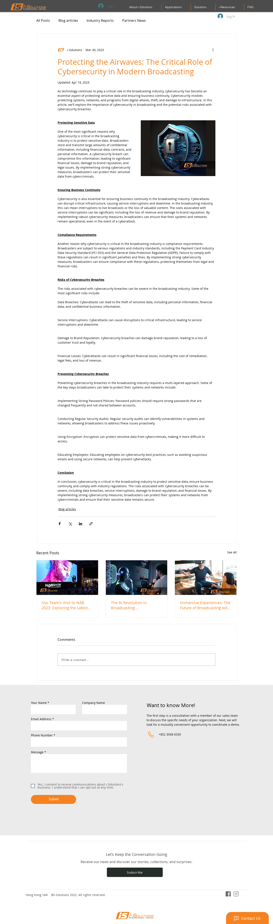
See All (232, 552)
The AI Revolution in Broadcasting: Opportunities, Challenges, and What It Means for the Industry (134, 605)
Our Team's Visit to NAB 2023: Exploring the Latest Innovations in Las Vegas (65, 605)
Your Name (39, 702)
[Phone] (151, 734)
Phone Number (42, 735)
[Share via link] (91, 524)
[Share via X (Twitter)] (70, 524)
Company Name (93, 702)
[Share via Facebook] (60, 524)
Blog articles (68, 20)
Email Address (41, 719)
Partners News (134, 20)
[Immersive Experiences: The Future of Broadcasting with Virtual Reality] (206, 577)
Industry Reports (100, 20)
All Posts (43, 20)
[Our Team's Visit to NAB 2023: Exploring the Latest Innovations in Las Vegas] (67, 577)
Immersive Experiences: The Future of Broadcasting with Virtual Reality (205, 605)
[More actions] (212, 49)
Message (37, 752)
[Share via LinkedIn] (80, 524)
